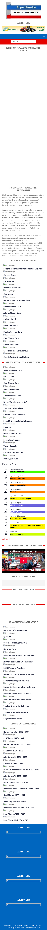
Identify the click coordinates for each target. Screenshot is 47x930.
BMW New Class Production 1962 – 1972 (21, 769)
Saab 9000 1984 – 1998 (13, 751)
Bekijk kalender (8, 539)
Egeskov (7, 636)
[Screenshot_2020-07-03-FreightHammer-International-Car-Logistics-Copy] (23, 895)
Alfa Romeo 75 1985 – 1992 (15, 776)
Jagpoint (7, 427)
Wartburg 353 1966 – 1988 (14, 801)
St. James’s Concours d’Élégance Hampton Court (26, 526)
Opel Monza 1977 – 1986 (14, 795)
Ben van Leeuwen (11, 389)
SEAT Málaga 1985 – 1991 (14, 814)
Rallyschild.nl (9, 319)
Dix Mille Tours (16, 512)
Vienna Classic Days (17, 478)
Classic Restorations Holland (16, 357)
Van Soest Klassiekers (13, 408)
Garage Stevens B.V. (12, 306)
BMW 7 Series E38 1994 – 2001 (16, 782)
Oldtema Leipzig (16, 534)
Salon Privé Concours (18, 518)
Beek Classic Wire (11, 344)
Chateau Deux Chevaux (14, 414)
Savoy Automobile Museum (15, 712)
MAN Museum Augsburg (14, 668)
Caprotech (8, 294)
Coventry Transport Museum (16, 681)
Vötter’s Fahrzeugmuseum (15, 643)
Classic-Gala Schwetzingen (20, 498)
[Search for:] (23, 41)
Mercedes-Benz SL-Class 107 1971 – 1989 (21, 788)
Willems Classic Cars (12, 370)
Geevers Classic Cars (12, 433)
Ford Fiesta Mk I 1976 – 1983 (15, 820)
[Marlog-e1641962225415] (23, 30)
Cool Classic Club (11, 338)
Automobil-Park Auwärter (15, 630)
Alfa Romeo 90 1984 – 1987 (15, 757)
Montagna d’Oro (10, 459)
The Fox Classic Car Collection (16, 706)
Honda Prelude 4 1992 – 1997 (16, 732)
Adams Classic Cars (12, 313)
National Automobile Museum (17, 699)
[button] (43, 36)
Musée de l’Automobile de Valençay (19, 687)
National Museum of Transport (17, 693)
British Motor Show (17, 472)
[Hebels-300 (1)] (23, 871)
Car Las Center (10, 275)
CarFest (13, 492)
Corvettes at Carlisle (18, 485)
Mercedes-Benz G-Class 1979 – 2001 (19, 807)
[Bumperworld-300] (23, 847)
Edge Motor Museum (12, 718)
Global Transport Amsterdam (16, 300)
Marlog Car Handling (12, 332)
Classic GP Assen (16, 505)
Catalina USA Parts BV (13, 452)
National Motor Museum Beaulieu (19, 655)
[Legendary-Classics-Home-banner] (23, 919)
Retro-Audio (8, 281)
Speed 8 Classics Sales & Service (17, 421)
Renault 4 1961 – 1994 (13, 763)
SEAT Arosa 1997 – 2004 (13, 738)
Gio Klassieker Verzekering (15, 351)
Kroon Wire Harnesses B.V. (15, 402)
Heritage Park (9, 649)
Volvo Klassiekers (11, 446)
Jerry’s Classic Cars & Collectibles (18, 662)
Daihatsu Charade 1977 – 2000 (16, 744)
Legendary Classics (11, 440)
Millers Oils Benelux (12, 287)
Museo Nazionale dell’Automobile (18, 674)
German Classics (10, 325)
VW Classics (8, 376)
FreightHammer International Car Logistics (23, 269)
